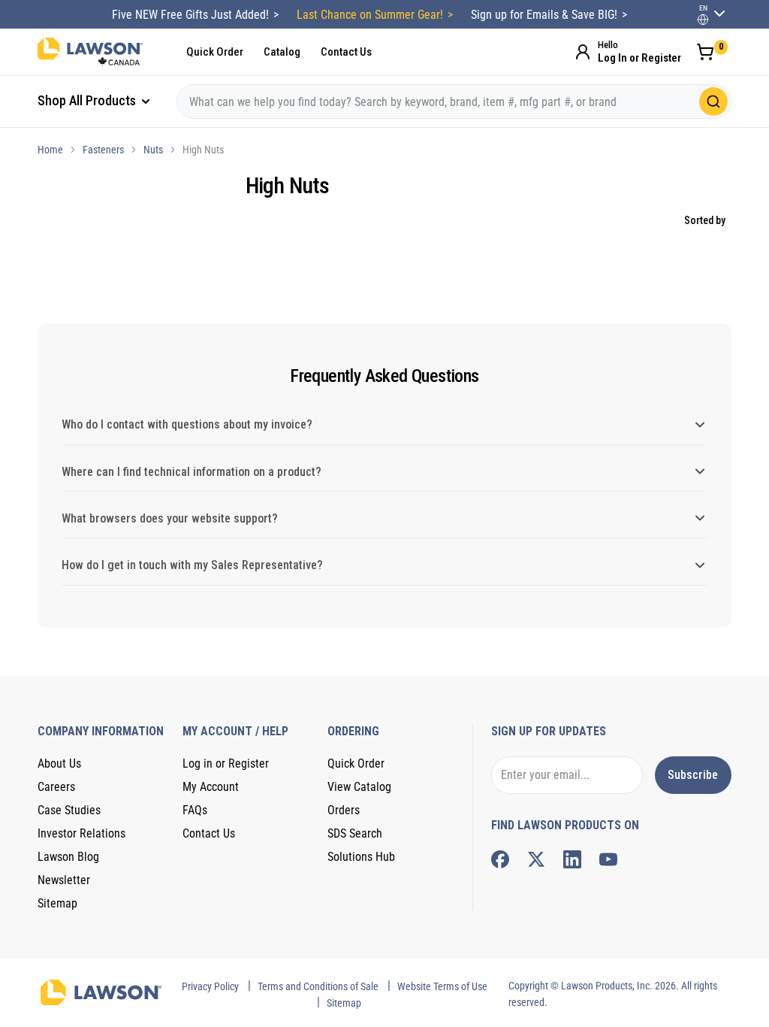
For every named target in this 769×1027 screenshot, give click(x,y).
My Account (210, 787)
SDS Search (354, 833)
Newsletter (64, 880)
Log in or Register (225, 763)
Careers (56, 787)
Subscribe (693, 775)
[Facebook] (500, 859)
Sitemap (57, 903)
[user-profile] (703, 20)
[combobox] (453, 101)
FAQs (194, 810)
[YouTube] (608, 859)
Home (50, 150)
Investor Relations (81, 833)
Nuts (153, 150)
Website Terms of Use (442, 986)
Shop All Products (88, 100)
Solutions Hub (361, 857)
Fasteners (103, 150)
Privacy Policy (210, 986)
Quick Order (214, 52)
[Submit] (713, 101)
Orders (343, 810)
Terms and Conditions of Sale (318, 986)
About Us (59, 763)
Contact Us (346, 52)
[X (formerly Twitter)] (536, 859)
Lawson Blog (68, 857)
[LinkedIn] (572, 859)
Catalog (282, 52)
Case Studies (69, 810)
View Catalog (359, 787)
